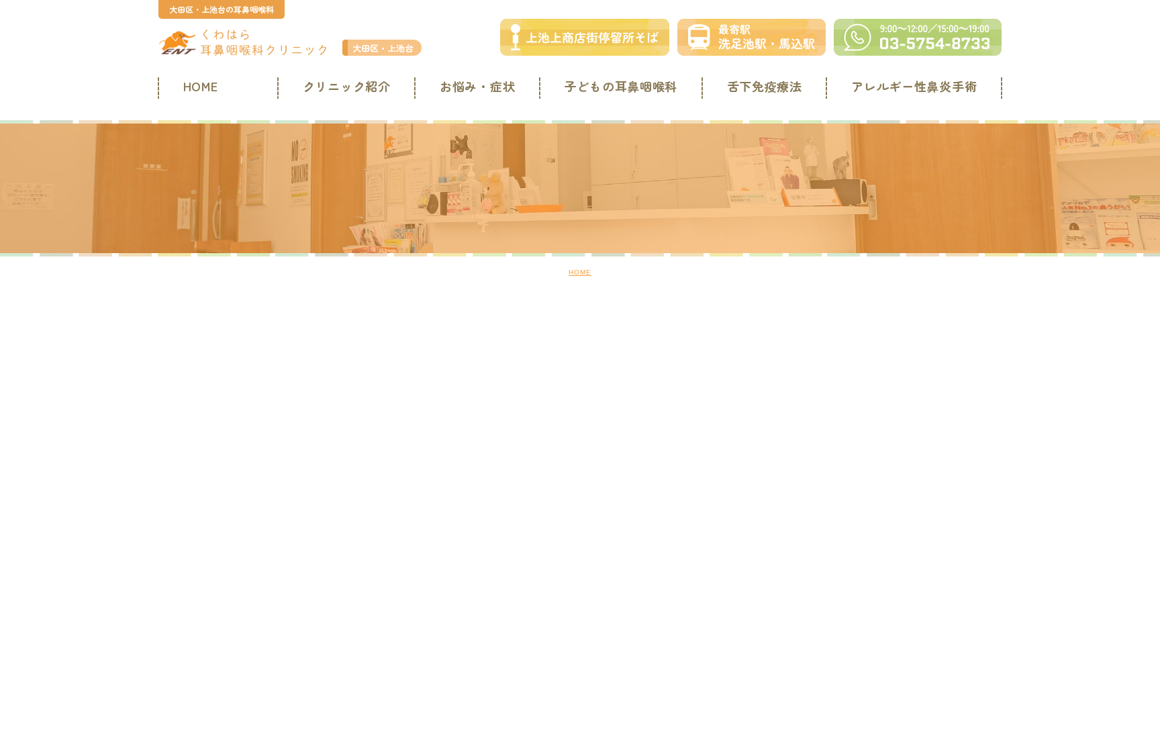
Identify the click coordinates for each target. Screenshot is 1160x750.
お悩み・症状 (477, 86)
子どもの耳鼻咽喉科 (621, 86)
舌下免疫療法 (764, 86)
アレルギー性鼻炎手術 (914, 86)
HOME (200, 86)
